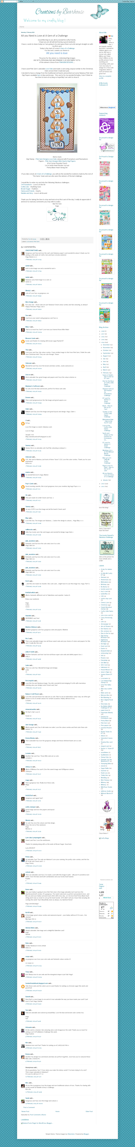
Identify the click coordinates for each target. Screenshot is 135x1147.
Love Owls (49, 69)
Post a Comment (29, 1107)
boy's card (104, 591)
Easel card (104, 646)
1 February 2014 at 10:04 (33, 439)
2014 (103, 342)
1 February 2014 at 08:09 (33, 284)
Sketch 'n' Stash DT (107, 748)
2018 (103, 331)
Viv (26, 495)
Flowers (103, 658)
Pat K (27, 581)
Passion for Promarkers (105, 717)
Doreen (27, 397)
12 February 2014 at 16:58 (33, 1092)
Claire (27, 409)
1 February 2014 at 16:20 (33, 703)
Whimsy (103, 782)
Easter (103, 648)
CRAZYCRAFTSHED (31, 250)
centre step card (106, 598)
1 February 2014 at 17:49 (33, 732)
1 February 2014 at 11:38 (33, 512)
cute (102, 622)
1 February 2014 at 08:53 (33, 321)
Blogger (86, 1134)
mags (27, 780)
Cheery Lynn (105, 602)
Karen (27, 889)
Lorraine (28, 753)
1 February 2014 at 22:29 (33, 814)
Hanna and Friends (28, 191)
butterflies (104, 594)
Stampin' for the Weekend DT (106, 760)
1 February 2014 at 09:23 (33, 343)
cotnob (27, 872)
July (104, 359)
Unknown (28, 363)
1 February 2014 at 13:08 (33, 586)
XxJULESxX (29, 795)
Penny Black (105, 721)
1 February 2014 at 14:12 (33, 632)
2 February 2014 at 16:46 (33, 906)
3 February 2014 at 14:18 (33, 1021)
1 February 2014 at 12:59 (33, 548)
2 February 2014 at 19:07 (33, 921)
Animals (103, 577)
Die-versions (105, 631)
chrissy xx (28, 767)
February (106, 373)
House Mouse (105, 670)
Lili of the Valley (106, 685)
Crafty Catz (25, 187)
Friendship (104, 660)
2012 (103, 486)
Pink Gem (36, 241)
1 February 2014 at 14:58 (33, 659)
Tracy (27, 972)
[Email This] (41, 239)
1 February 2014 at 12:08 (33, 523)
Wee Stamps (105, 780)
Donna (27, 1054)
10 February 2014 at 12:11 (33, 1077)
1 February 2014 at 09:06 (33, 332)
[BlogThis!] (43, 239)
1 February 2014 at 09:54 (33, 414)
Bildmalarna (105, 582)
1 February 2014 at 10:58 (33, 466)
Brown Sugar (26, 189)
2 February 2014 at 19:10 (33, 937)
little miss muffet (106, 689)
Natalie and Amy (27, 193)
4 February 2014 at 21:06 (33, 1048)
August (105, 356)
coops (27, 956)
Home (22, 27)
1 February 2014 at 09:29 (33, 368)
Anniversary (105, 580)
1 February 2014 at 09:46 (33, 403)
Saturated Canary (106, 738)
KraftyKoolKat (30, 592)
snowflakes (104, 752)
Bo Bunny (104, 587)
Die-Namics (105, 629)
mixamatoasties (30, 709)
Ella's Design (29, 302)
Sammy (28, 445)
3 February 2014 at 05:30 (33, 990)
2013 (103, 484)
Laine (27, 665)
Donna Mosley (30, 738)
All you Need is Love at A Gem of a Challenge (108, 475)
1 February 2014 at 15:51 (33, 674)
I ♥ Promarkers (26, 185)
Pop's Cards (29, 484)
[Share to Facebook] (47, 239)
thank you (104, 773)
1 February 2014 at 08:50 (33, 309)
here (39, 75)
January (105, 480)
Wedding (104, 778)
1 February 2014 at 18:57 (33, 747)
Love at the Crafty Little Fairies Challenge (107, 428)
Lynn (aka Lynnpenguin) (33, 838)
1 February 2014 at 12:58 (33, 535)
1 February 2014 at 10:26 (33, 451)
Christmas (104, 605)
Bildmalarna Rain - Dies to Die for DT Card (108, 421)
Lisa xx (27, 375)
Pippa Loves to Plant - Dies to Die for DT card (108, 468)
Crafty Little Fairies (107, 611)
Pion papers (105, 725)
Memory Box (105, 695)
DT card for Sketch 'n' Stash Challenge (107, 400)
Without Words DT (107, 793)
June (104, 361)
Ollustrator (71, 1134)
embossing (104, 653)
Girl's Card (104, 665)
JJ (25, 420)
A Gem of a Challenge (67, 48)
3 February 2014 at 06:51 (33, 1004)
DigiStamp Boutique (104, 640)
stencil (103, 766)
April (104, 367)
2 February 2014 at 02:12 (33, 850)
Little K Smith (29, 652)
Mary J (27, 327)
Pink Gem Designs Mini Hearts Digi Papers (60, 161)
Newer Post (25, 1111)
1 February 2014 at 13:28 (33, 621)
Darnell (27, 997)
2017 (103, 334)
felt (102, 655)
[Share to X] (45, 239)
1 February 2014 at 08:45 (33, 296)
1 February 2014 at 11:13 (32, 489)
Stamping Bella (106, 763)
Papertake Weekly (107, 712)
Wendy (27, 820)
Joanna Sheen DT (106, 674)
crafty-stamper (30, 807)
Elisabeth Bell (105, 651)
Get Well (103, 663)
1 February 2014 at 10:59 (33, 477)
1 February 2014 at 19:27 (33, 774)
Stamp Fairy (105, 757)
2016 (103, 337)
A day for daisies (106, 569)
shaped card (105, 746)
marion (27, 472)
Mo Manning (105, 697)
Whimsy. (103, 785)
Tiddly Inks (104, 775)
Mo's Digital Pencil (107, 700)
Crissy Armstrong (106, 618)
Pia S (27, 638)
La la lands (29, 241)
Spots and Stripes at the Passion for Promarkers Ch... (108, 437)
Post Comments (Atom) (38, 1115)
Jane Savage (29, 725)
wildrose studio (106, 791)
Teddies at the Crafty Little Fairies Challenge (107, 414)
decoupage (104, 624)
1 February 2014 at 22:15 (33, 801)
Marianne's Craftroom (32, 386)
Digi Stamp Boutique (104, 636)
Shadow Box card (106, 742)
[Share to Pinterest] (49, 239)
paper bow (104, 710)
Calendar (108, 879)
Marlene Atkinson (31, 627)
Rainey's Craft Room (32, 694)
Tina (26, 350)
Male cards (104, 693)
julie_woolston (30, 541)
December (106, 345)
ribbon (103, 736)
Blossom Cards (30, 338)
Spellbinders (105, 755)
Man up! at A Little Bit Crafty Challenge (107, 460)
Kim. (26, 1083)
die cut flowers (106, 626)
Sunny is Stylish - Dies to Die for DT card (108, 376)
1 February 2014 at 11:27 (33, 500)
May (26, 518)
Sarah (27, 1098)
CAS (102, 596)
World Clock (106, 897)
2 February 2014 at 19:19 (33, 950)
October (106, 350)
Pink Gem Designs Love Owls (46, 159)
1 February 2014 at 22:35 (33, 831)
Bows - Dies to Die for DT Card (107, 407)
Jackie (27, 277)
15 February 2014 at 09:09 (34, 1103)
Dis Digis (103, 644)
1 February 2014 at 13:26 (33, 609)
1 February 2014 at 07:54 (33, 259)
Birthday (103, 584)
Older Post (89, 1111)
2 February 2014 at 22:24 (33, 966)
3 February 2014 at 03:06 (33, 977)
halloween (104, 667)
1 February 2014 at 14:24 (33, 646)
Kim (26, 1043)
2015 (103, 339)
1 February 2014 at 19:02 (33, 760)
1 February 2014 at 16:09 (33, 688)
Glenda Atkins (30, 928)
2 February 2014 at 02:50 (33, 866)
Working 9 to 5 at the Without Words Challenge (108, 453)
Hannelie (28, 616)
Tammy (27, 506)
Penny (27, 857)
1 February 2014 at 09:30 (33, 380)
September (107, 353)
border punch (105, 589)
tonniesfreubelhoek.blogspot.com (36, 983)
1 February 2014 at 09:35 (33, 391)
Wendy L (28, 290)
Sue (26, 315)
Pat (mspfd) (29, 681)
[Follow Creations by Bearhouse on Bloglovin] (107, 108)
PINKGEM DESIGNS (66, 62)
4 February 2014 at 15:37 (33, 1036)
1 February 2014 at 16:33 (33, 718)
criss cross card (106, 615)
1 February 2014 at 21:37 (33, 789)
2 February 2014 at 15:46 (33, 883)
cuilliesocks (29, 529)
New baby (104, 704)
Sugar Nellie (105, 768)
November (106, 347)
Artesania (28, 1027)
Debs (27, 943)
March (105, 370)
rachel (27, 266)
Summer (103, 771)
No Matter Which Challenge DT (106, 707)
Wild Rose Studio (106, 787)
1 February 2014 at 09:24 (33, 357)
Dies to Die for (105, 633)
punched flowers (106, 728)
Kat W (27, 912)
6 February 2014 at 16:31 (33, 1061)
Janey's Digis (105, 672)
